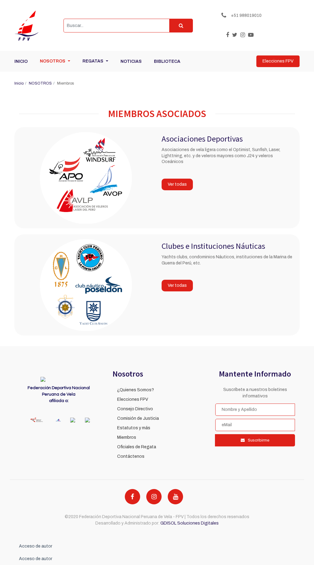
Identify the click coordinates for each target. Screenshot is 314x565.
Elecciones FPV (132, 399)
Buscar (181, 25)
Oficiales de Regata (136, 447)
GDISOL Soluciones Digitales (189, 523)
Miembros (126, 437)
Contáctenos (130, 456)
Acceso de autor (35, 546)
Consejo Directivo (135, 409)
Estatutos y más (133, 428)
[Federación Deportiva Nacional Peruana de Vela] (34, 25)
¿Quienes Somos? (135, 390)
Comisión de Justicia (138, 418)
